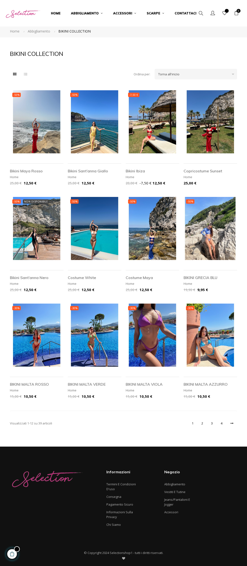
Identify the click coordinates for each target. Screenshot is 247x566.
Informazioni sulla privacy (119, 514)
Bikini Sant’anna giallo (88, 171)
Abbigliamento (174, 484)
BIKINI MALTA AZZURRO (206, 384)
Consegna (113, 496)
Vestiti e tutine (174, 492)
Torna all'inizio (197, 74)
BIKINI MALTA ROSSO (29, 384)
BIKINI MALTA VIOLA (144, 384)
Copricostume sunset (203, 171)
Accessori (171, 512)
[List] (25, 74)
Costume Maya (139, 277)
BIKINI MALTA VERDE (87, 384)
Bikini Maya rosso (26, 171)
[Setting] (213, 13)
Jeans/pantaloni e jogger (177, 502)
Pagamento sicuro (119, 504)
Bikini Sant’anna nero (29, 277)
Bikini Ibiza (135, 171)
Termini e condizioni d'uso (121, 486)
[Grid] (15, 74)
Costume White (82, 277)
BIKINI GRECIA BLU (200, 277)
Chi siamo (113, 524)
